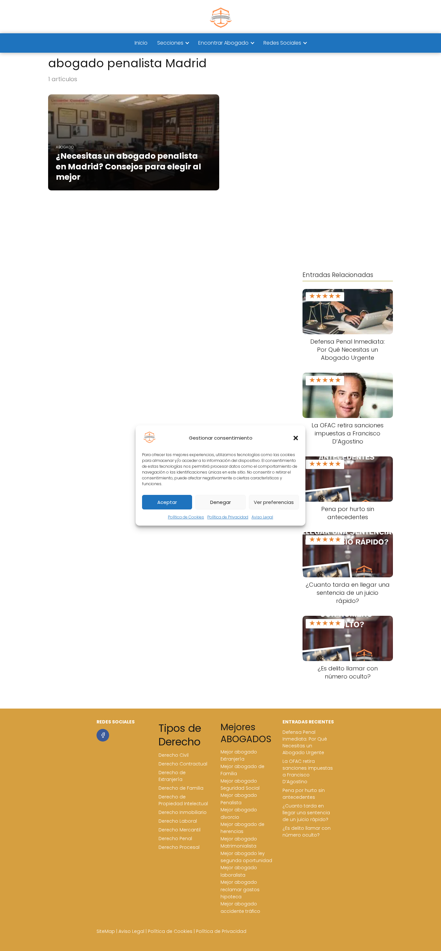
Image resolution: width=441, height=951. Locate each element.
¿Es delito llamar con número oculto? (306, 831)
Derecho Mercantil (179, 830)
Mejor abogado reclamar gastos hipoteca (240, 889)
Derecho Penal (175, 838)
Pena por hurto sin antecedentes (303, 793)
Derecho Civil (174, 755)
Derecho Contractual (183, 764)
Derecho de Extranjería (172, 776)
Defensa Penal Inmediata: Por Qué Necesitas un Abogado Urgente (304, 742)
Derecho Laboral (178, 821)
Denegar (220, 502)
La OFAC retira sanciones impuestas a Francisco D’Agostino (307, 771)
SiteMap (106, 931)
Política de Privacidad (227, 517)
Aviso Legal (262, 517)
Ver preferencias (274, 502)
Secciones (170, 43)
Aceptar (167, 502)
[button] (295, 438)
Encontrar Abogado (223, 43)
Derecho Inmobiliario (183, 812)
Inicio (141, 43)
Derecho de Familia (181, 788)
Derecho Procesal (179, 847)
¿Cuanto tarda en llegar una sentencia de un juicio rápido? (306, 813)
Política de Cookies (186, 517)
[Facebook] (103, 735)
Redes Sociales (282, 43)
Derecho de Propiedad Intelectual (183, 800)
